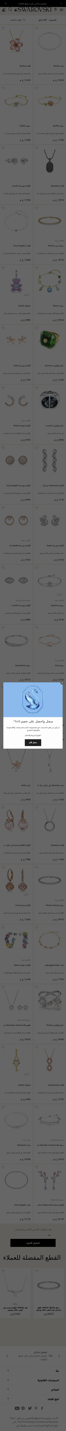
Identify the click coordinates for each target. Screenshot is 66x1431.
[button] (62, 683)
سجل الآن (33, 742)
